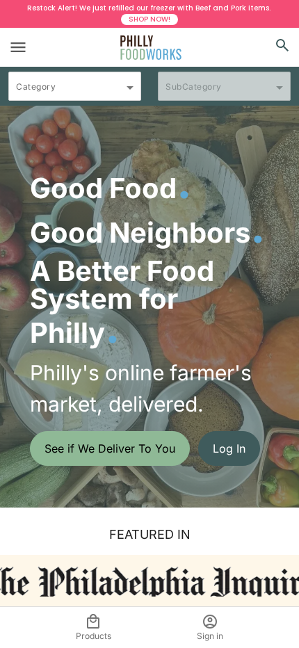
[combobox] (75, 92)
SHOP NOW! (149, 19)
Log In (229, 448)
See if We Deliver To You (110, 448)
